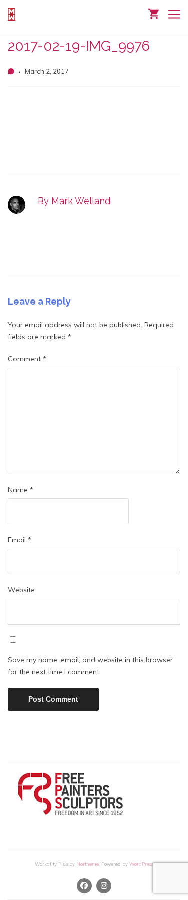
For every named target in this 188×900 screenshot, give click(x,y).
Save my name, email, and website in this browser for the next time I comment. (90, 665)
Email (19, 539)
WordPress (141, 864)
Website (21, 589)
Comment (27, 358)
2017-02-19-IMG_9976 (79, 46)
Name (20, 489)
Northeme (87, 864)
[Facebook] (84, 885)
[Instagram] (104, 885)
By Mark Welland (74, 200)
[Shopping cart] (153, 12)
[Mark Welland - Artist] (13, 14)
